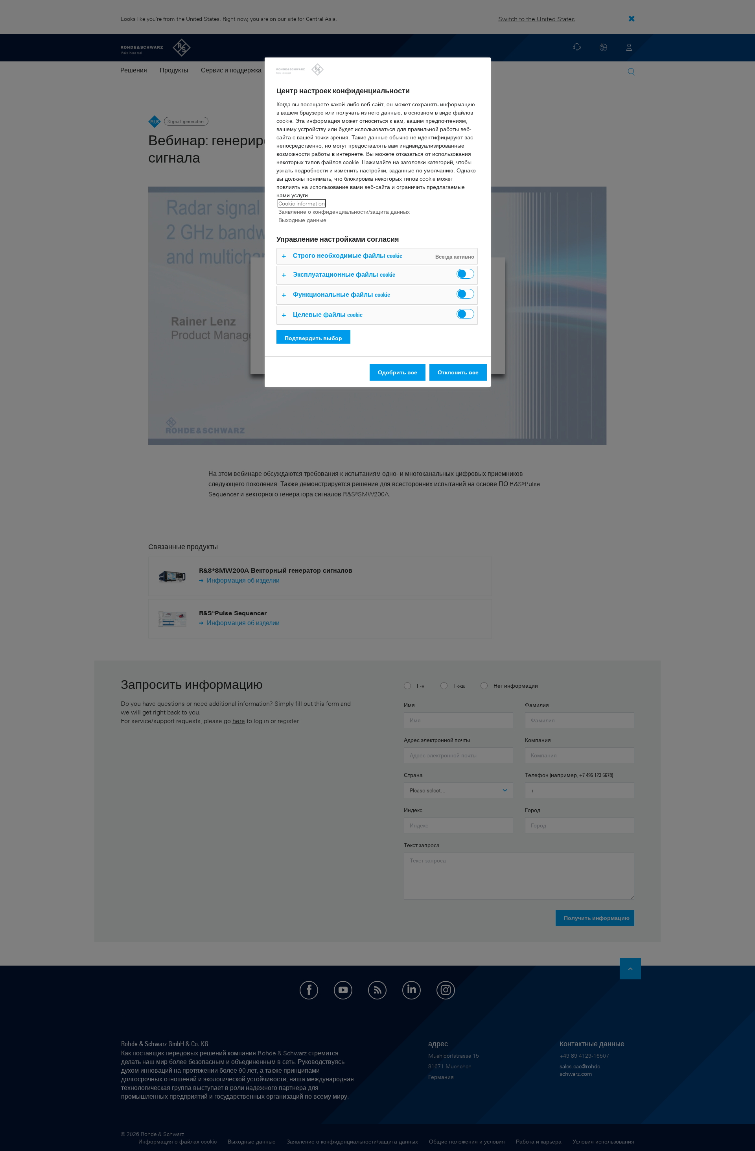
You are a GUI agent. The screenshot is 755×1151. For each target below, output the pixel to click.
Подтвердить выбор (313, 338)
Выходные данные (302, 220)
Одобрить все (397, 372)
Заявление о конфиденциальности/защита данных (344, 211)
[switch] (465, 274)
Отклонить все (458, 372)
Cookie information (301, 203)
